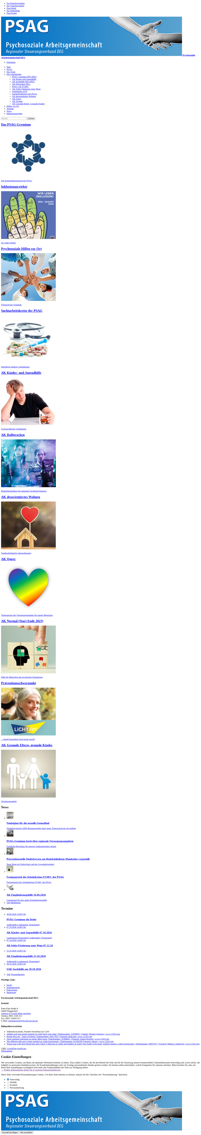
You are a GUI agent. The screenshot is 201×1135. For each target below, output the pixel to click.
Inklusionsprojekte (14, 113)
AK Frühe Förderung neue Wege (26, 89)
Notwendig (15, 1079)
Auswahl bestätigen (10, 1132)
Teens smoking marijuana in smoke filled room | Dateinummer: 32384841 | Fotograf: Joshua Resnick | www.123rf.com (58, 1039)
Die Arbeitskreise (14, 74)
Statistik (13, 1082)
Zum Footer (12, 13)
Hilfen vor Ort (13, 106)
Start (9, 67)
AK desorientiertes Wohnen (24, 96)
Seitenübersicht (13, 987)
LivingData (12, 1048)
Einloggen (11, 62)
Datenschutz (12, 990)
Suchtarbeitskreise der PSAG (24, 94)
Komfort (13, 1085)
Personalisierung (17, 1088)
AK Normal (17, 101)
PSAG (9, 69)
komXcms (21, 1048)
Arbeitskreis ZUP (19, 91)
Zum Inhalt (11, 8)
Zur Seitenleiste (13, 11)
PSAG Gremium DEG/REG (24, 77)
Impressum (11, 992)
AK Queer (16, 99)
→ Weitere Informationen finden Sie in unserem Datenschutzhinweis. (31, 1070)
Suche (9, 985)
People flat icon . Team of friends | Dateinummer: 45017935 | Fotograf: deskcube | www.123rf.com (49, 1036)
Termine (10, 109)
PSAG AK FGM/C (20, 86)
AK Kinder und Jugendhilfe (24, 79)
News (9, 111)
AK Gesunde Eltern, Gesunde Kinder (28, 104)
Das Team (11, 72)
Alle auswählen (26, 1132)
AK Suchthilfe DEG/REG (23, 82)
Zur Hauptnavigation (16, 3)
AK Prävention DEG (21, 84)
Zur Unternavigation (15, 6)
